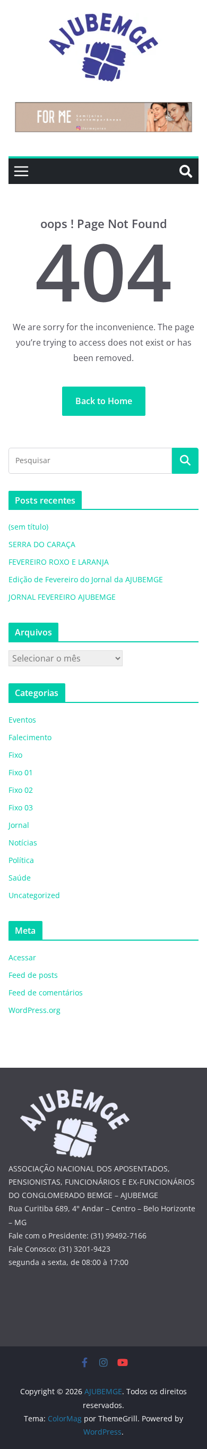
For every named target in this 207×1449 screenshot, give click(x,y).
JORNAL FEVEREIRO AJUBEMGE (62, 597)
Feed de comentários (45, 992)
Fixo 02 (20, 790)
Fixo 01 (20, 772)
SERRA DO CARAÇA (41, 544)
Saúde (19, 878)
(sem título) (28, 527)
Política (21, 860)
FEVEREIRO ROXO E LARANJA (58, 562)
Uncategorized (34, 895)
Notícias (22, 842)
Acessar (22, 957)
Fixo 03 (20, 807)
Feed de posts (33, 975)
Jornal (18, 825)
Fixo (15, 755)
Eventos (22, 720)
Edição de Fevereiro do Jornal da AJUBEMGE (85, 579)
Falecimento (29, 737)
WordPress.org (34, 1010)
